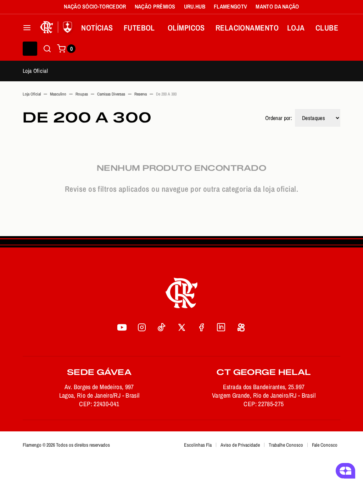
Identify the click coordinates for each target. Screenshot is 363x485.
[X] (181, 327)
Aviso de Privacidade (240, 445)
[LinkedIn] (221, 327)
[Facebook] (201, 327)
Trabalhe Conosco (286, 445)
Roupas (82, 94)
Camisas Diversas (111, 94)
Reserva (140, 94)
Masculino (58, 94)
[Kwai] (241, 327)
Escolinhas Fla (198, 445)
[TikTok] (162, 327)
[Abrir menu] (27, 27)
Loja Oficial (35, 71)
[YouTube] (122, 327)
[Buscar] (47, 49)
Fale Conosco (324, 445)
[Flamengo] (57, 27)
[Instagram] (142, 327)
